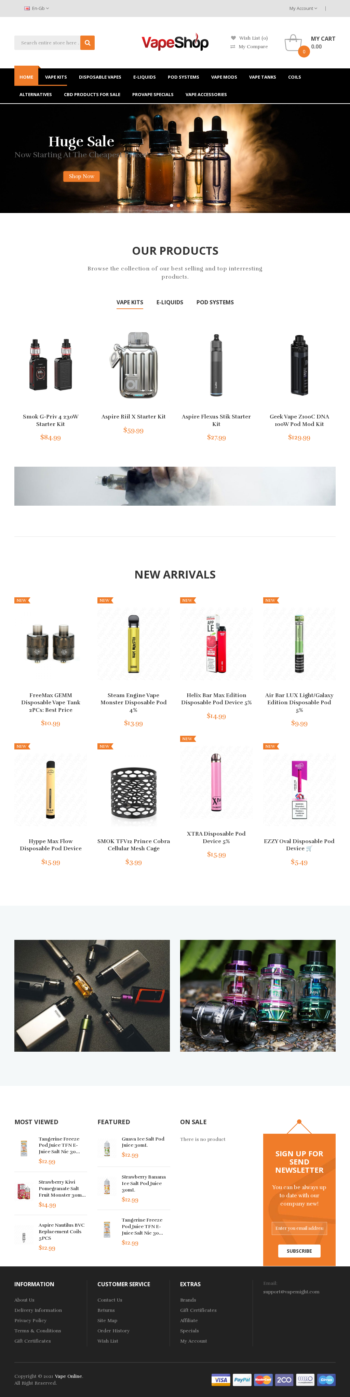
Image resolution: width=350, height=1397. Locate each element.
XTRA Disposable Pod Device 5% (216, 837)
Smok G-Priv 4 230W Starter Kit (51, 420)
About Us (24, 1300)
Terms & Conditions (37, 1331)
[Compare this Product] (71, 435)
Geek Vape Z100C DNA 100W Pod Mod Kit (299, 420)
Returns (106, 1310)
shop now (32, 161)
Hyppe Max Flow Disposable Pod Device (51, 845)
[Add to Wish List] (59, 435)
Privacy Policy (30, 1320)
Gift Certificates (32, 1341)
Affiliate (189, 1320)
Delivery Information (38, 1310)
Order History (113, 1331)
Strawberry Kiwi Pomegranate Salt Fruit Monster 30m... (62, 1188)
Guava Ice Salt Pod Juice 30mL (143, 1142)
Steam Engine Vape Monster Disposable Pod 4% (133, 702)
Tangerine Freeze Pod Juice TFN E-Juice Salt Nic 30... (59, 1145)
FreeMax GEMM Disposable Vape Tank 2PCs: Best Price (50, 702)
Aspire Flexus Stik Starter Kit (216, 420)
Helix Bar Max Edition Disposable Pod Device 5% (216, 699)
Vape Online (68, 1376)
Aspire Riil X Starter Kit (134, 416)
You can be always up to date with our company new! (299, 1195)
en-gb (38, 8)
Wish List (107, 1341)
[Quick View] (50, 365)
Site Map (107, 1320)
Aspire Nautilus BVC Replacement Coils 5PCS (61, 1231)
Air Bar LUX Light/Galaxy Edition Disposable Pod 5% (299, 702)
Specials (189, 1331)
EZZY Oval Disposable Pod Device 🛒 (299, 845)
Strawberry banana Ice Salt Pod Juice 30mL (144, 1183)
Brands (188, 1300)
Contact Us (109, 1300)
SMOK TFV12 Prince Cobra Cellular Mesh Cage (133, 845)
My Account (302, 8)
